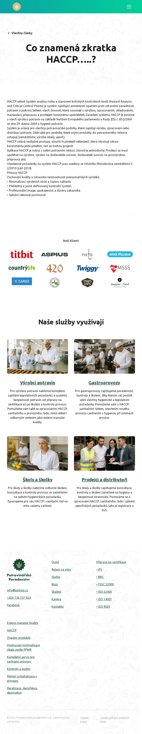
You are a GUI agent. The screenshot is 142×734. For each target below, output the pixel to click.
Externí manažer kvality (22, 623)
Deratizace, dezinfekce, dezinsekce (22, 690)
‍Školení (56, 591)
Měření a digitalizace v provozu (22, 678)
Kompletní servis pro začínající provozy (21, 659)
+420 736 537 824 (19, 597)
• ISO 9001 (103, 606)
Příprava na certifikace (111, 562)
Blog (55, 584)
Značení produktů (19, 637)
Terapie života (84, 719)
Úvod (55, 562)
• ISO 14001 (104, 599)
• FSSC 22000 (105, 584)
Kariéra (56, 599)
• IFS (99, 569)
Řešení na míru (61, 569)
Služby (56, 577)
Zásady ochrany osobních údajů (114, 719)
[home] (16, 6)
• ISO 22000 (104, 591)
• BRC (100, 577)
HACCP (11, 630)
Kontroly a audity (18, 669)
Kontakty (58, 606)
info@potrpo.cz (17, 590)
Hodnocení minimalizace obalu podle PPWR (23, 647)
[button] (128, 6)
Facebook (13, 605)
